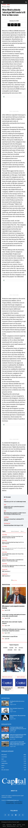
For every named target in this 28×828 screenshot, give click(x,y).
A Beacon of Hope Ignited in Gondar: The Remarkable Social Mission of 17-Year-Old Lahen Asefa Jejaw (12, 560)
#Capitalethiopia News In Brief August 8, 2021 (13, 525)
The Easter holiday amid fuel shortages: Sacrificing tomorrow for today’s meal (18, 729)
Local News (6, 517)
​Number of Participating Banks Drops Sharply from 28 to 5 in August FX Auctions (13, 543)
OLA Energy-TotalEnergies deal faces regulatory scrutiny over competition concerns (13, 629)
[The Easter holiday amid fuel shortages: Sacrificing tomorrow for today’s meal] (5, 729)
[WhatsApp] (19, 24)
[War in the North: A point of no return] (5, 710)
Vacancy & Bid (4, 569)
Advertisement (15, 531)
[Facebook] (9, 24)
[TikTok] (19, 815)
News (8, 4)
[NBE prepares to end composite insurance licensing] (14, 595)
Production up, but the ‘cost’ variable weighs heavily (15, 501)
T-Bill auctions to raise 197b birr (10, 636)
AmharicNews (4, 546)
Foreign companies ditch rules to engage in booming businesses (7, 689)
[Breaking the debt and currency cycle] (5, 703)
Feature (4, 4)
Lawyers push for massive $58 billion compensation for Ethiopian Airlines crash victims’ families (17, 743)
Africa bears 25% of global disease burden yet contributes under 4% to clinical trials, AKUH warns (14, 566)
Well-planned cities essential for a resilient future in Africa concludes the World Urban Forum (15, 513)
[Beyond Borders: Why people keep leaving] (5, 717)
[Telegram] (15, 815)
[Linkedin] (12, 815)
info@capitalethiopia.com (13, 800)
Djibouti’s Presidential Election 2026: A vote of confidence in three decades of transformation (18, 736)
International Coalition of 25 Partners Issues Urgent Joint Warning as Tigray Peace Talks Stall (12, 537)
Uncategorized (7, 523)
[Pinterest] (15, 24)
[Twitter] (12, 24)
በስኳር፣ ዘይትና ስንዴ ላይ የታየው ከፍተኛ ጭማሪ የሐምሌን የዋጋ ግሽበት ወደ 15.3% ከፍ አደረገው (14, 549)
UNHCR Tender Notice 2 (6, 576)
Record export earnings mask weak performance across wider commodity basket (14, 615)
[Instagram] (8, 815)
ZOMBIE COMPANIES (21, 687)
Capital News (4, 534)
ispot (5, 499)
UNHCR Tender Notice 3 (6, 571)
